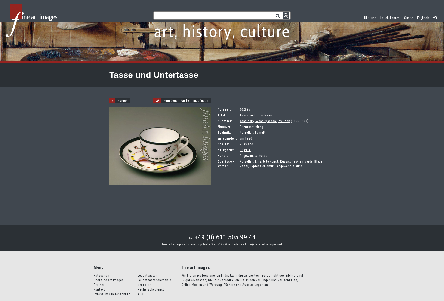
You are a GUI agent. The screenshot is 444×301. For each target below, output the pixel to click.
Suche (408, 18)
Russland (246, 144)
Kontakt (99, 289)
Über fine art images (109, 280)
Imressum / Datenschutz (112, 294)
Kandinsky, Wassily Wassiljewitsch (265, 121)
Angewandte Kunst (253, 156)
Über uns (370, 18)
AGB (140, 294)
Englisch (423, 18)
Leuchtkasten (391, 17)
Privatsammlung (251, 127)
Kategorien (101, 275)
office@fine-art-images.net (262, 244)
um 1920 (246, 138)
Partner (99, 285)
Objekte (245, 150)
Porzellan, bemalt (252, 132)
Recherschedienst (151, 289)
